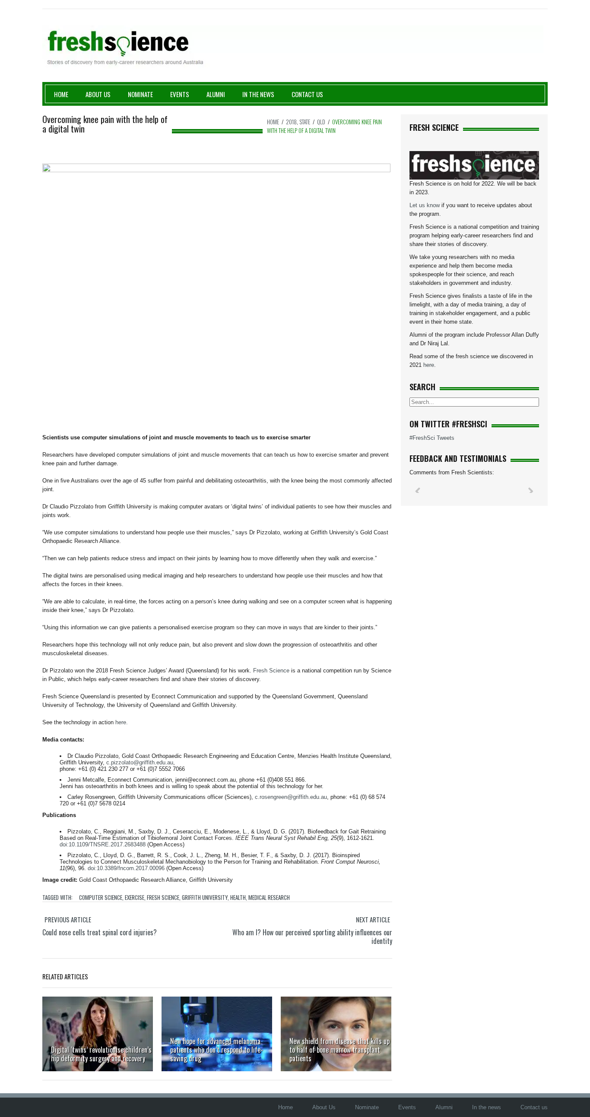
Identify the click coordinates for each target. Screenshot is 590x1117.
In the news (486, 1107)
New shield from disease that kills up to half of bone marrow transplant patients (339, 1049)
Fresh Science (163, 897)
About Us (98, 94)
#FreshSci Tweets (431, 438)
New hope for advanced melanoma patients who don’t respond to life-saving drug (216, 1049)
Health (238, 897)
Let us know (424, 205)
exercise (134, 897)
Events (179, 94)
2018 (291, 121)
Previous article (67, 919)
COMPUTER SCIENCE (100, 897)
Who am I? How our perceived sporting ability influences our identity (312, 936)
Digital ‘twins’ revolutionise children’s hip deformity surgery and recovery (101, 1053)
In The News (258, 94)
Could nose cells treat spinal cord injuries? (99, 932)
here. (121, 722)
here (428, 365)
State (304, 121)
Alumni (215, 94)
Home (61, 94)
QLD (321, 121)
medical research (269, 897)
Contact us (307, 94)
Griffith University (205, 897)
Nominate (140, 94)
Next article (373, 919)
